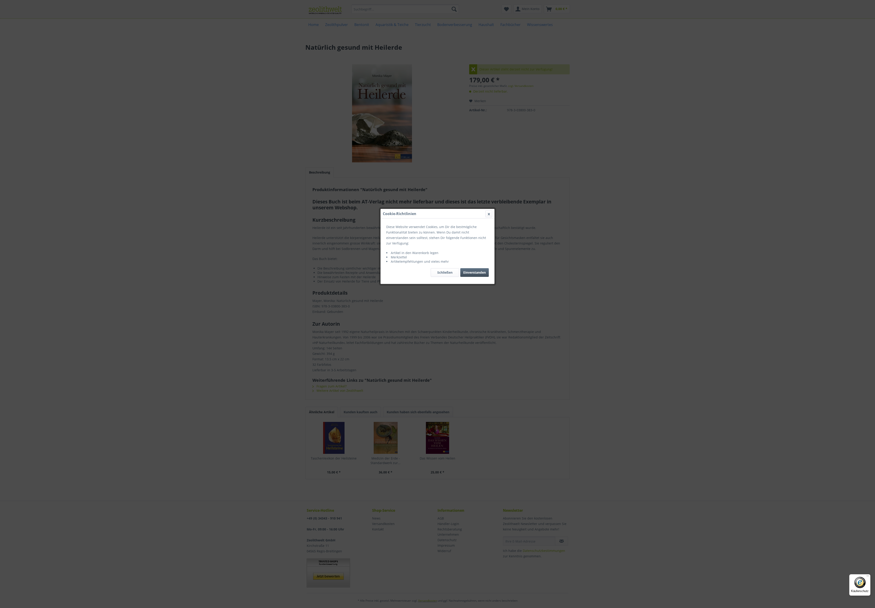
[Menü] (867, 577)
